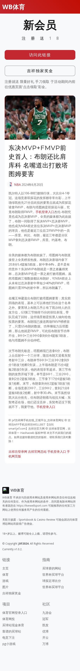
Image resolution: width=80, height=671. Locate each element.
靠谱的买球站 (11, 631)
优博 (45, 631)
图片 (5, 587)
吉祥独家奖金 (40, 70)
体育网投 (8, 619)
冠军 (45, 619)
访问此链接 (40, 54)
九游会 (47, 612)
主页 (5, 568)
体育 (5, 574)
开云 (45, 637)
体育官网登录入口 (14, 612)
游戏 (5, 581)
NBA (17, 184)
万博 (45, 644)
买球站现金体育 (13, 625)
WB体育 (13, 7)
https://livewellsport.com (32, 505)
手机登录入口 (45, 212)
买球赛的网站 (51, 568)
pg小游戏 (9, 644)
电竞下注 (8, 637)
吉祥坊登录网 (18, 451)
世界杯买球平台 (53, 574)
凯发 (45, 625)
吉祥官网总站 (37, 451)
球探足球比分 (51, 581)
